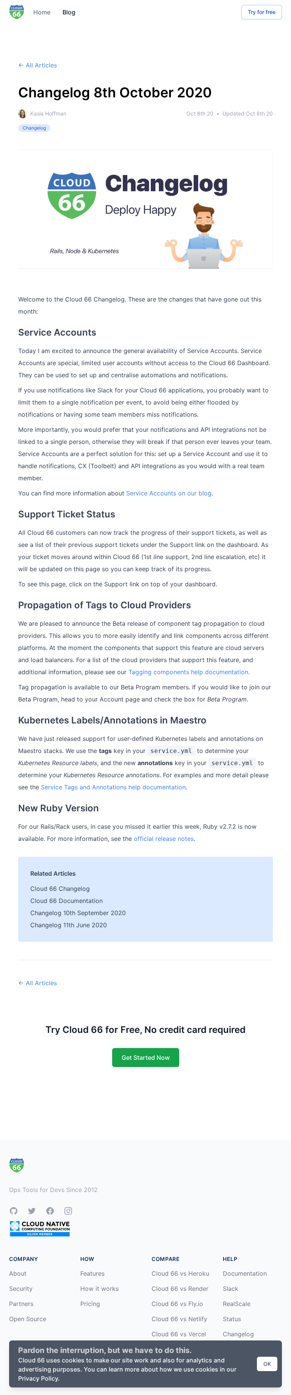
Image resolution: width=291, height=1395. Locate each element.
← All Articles (37, 65)
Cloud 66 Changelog (60, 888)
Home (41, 12)
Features (92, 1273)
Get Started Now (146, 1057)
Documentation (245, 1273)
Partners (21, 1304)
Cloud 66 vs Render (180, 1288)
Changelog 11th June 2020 (68, 925)
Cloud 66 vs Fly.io (177, 1304)
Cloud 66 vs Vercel (179, 1334)
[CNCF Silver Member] (39, 1228)
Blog (69, 12)
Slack (230, 1288)
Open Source (27, 1319)
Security (21, 1288)
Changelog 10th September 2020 (78, 913)
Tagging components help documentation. (189, 672)
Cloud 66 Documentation (66, 900)
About (18, 1273)
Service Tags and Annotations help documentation (113, 787)
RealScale (236, 1304)
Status (232, 1319)
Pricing (90, 1304)
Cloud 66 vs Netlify (179, 1319)
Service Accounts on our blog (168, 493)
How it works (99, 1288)
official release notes (164, 838)
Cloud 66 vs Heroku (180, 1273)
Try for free (261, 12)
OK (267, 1364)
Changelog (238, 1334)
